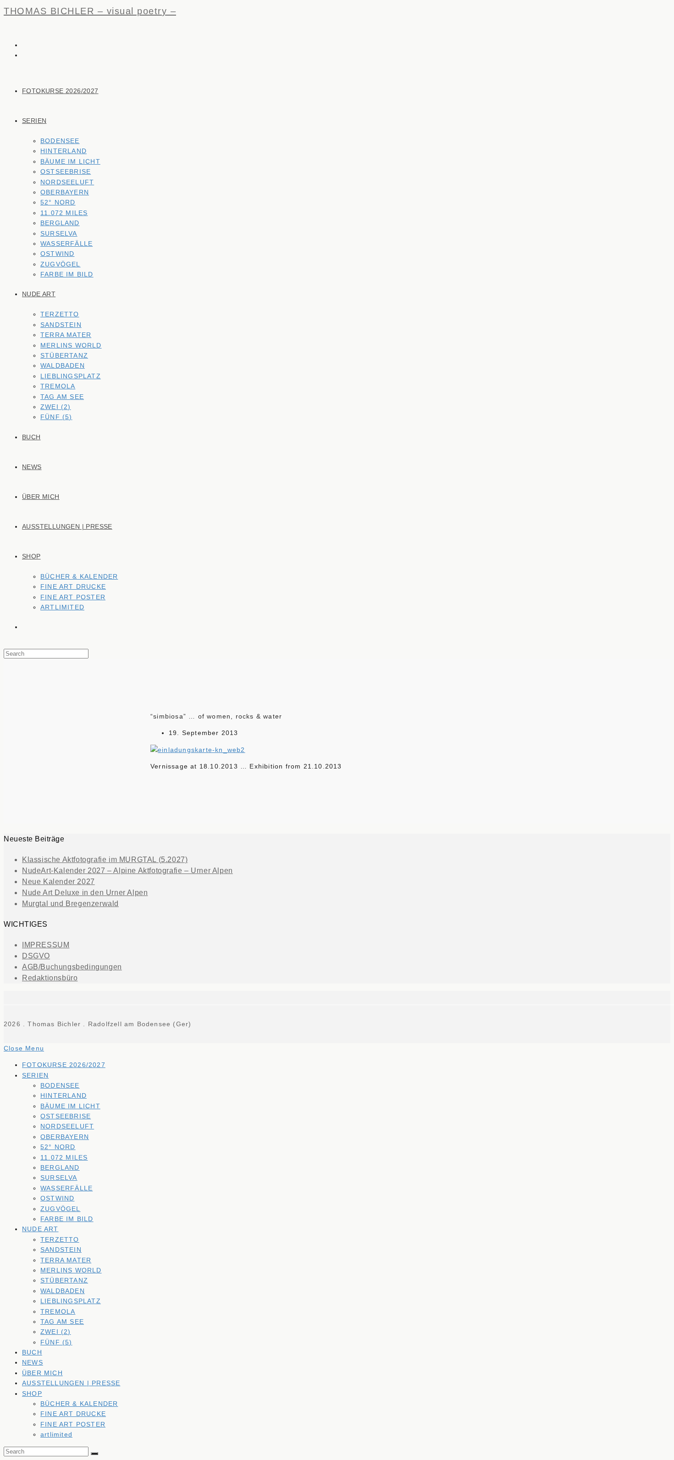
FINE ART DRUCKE (73, 1413)
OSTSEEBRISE (65, 1116)
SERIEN (35, 1075)
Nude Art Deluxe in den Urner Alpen (85, 892)
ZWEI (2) (55, 1331)
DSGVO (36, 956)
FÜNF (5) (56, 1342)
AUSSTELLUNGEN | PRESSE (71, 1383)
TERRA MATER (65, 1260)
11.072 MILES (64, 1157)
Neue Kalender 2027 (58, 881)
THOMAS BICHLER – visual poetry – (90, 11)
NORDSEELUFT (67, 1126)
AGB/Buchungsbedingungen (72, 967)
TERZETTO (59, 1239)
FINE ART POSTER (72, 1424)
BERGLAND (60, 1167)
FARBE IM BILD (67, 1218)
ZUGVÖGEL (60, 1208)
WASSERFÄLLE (66, 1188)
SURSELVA (58, 1177)
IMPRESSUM (45, 945)
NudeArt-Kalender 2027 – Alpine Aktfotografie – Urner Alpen (127, 870)
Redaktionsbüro (49, 978)
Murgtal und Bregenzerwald (70, 903)
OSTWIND (57, 1198)
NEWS (32, 1362)
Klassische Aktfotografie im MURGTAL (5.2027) (105, 859)
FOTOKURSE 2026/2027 (63, 1064)
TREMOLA (57, 1311)
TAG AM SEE (62, 1321)
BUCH (32, 1352)
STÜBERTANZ (64, 1280)
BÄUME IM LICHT (70, 1106)
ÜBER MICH (42, 1373)
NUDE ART (40, 1229)
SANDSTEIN (61, 1249)
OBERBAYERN (64, 1136)
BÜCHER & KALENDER (79, 1403)
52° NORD (58, 1146)
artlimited (56, 1434)
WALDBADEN (62, 1290)
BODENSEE (60, 1085)
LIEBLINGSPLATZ (70, 1301)
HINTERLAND (63, 1095)
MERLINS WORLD (71, 1270)
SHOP (32, 1393)
